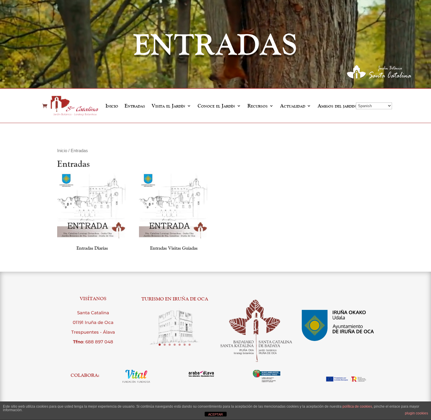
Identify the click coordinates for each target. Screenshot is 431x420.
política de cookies (357, 406)
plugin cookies (416, 413)
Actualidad (292, 106)
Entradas (135, 106)
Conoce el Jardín (216, 106)
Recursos (257, 106)
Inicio (112, 106)
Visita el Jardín (168, 106)
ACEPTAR (215, 414)
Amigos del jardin (337, 106)
